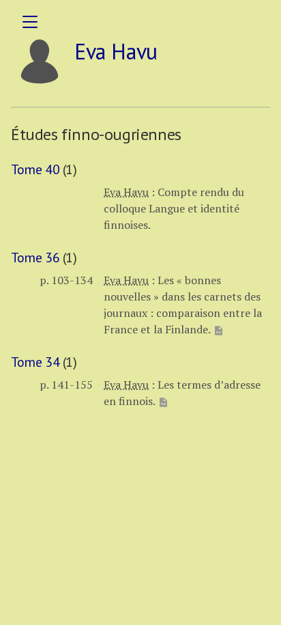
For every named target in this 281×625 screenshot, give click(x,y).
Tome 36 (35, 257)
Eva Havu (126, 191)
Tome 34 (35, 362)
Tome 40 (35, 169)
